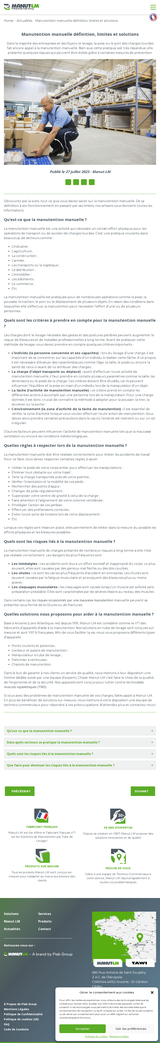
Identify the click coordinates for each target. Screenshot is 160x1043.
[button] (152, 992)
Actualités (24, 21)
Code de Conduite (16, 1029)
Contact (44, 929)
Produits (45, 921)
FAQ (6, 1024)
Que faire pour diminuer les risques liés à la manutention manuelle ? (61, 765)
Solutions (11, 914)
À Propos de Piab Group (20, 1004)
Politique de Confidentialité (23, 1014)
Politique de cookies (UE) (21, 1019)
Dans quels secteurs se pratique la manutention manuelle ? (53, 742)
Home (8, 21)
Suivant (141, 791)
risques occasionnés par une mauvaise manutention (75, 600)
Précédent (21, 791)
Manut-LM (12, 921)
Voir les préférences (131, 1029)
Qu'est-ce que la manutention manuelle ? (39, 731)
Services (44, 914)
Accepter (83, 1029)
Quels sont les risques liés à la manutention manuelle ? (50, 754)
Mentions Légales (119, 1036)
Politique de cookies (96, 1036)
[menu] (153, 7)
